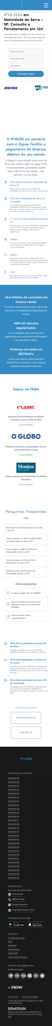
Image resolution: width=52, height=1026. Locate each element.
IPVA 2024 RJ (13, 832)
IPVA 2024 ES (13, 851)
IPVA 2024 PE (13, 794)
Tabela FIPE (13, 953)
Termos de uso (13, 997)
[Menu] (46, 5)
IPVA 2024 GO (14, 809)
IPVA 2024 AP (13, 801)
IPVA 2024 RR (13, 824)
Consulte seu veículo (16, 938)
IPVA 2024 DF (13, 778)
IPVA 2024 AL (13, 859)
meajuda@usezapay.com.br (23, 910)
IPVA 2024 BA (13, 847)
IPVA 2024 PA (13, 816)
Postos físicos (17, 894)
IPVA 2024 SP (26, 732)
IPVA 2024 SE (13, 878)
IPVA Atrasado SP (26, 718)
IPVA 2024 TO (13, 828)
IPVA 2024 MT (13, 813)
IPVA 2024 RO (13, 874)
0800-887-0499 (18, 899)
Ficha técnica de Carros (17, 957)
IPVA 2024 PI (13, 820)
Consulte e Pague (26, 74)
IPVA (10, 942)
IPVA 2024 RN (13, 843)
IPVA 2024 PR (13, 786)
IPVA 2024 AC (13, 805)
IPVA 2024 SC (13, 790)
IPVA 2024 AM (13, 855)
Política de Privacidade (30, 997)
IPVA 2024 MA (13, 862)
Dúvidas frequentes (20, 904)
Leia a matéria (26, 425)
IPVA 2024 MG (14, 782)
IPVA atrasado (13, 949)
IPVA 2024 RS (13, 839)
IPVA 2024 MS (13, 866)
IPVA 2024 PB (13, 870)
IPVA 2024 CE (13, 797)
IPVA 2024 (12, 946)
